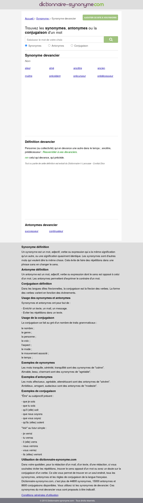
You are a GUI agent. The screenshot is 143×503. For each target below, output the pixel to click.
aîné (51, 68)
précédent (55, 76)
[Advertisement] (71, 109)
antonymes (78, 27)
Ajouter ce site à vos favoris (100, 17)
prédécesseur (105, 76)
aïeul (27, 68)
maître (28, 76)
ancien (101, 68)
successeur (31, 231)
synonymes (55, 27)
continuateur (56, 231)
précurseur (79, 76)
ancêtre (77, 68)
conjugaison (36, 32)
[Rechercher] (111, 39)
